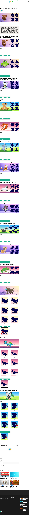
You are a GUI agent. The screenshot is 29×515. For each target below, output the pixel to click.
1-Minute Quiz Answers (14, 478)
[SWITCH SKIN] (28, 1)
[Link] (11, 463)
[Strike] (6, 463)
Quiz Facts (1, 477)
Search (19, 4)
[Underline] (5, 463)
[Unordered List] (8, 463)
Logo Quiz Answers (3, 478)
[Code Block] (10, 463)
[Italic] (4, 463)
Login (18, 457)
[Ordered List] (7, 463)
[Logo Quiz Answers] (4, 474)
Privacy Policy (12, 497)
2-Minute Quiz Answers (4, 486)
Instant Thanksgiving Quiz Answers (25, 509)
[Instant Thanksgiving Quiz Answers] (14, 482)
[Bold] (3, 463)
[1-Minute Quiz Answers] (14, 474)
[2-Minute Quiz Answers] (4, 482)
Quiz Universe (11, 477)
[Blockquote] (9, 463)
